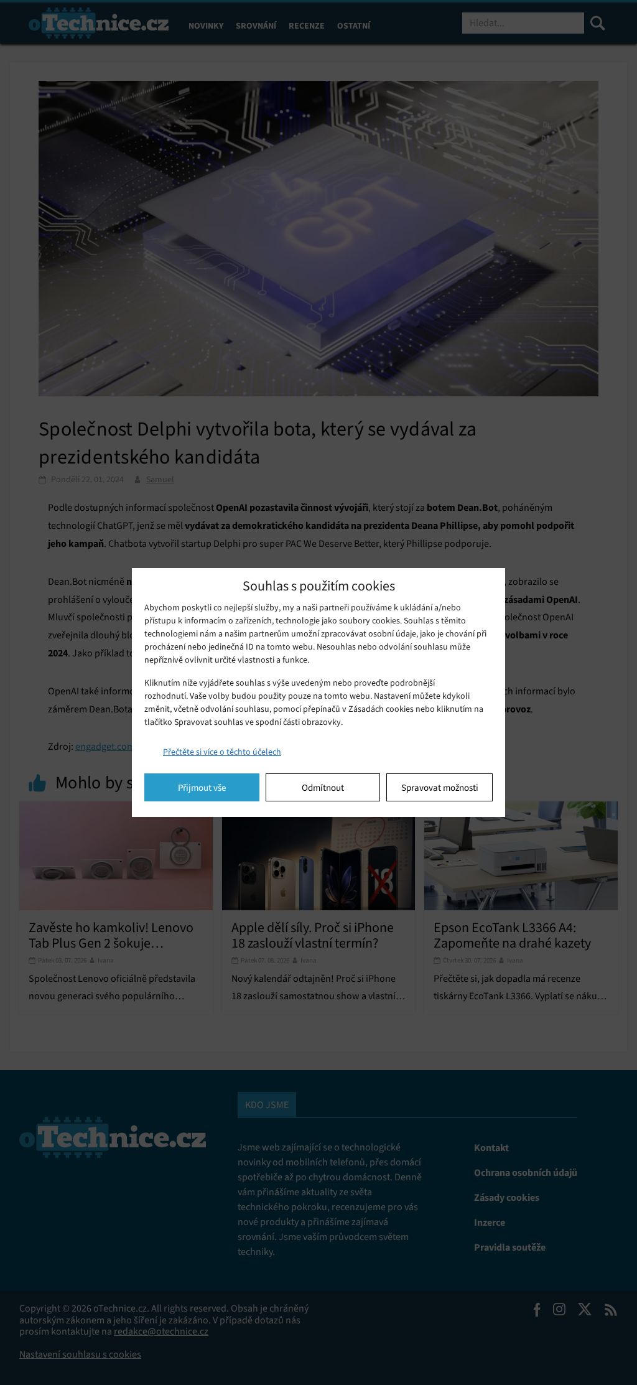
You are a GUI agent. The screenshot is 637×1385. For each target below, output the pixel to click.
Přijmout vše (202, 787)
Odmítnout (323, 787)
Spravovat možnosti (439, 787)
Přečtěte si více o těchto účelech (222, 752)
